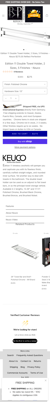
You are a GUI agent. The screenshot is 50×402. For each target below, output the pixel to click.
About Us (13, 361)
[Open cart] (47, 15)
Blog (23, 367)
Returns (37, 361)
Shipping (14, 367)
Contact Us (26, 361)
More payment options (25, 147)
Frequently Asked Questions (30, 355)
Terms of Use (36, 373)
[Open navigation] (3, 16)
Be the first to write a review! (25, 341)
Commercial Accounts (17, 373)
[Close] (46, 380)
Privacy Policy (33, 367)
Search (10, 355)
